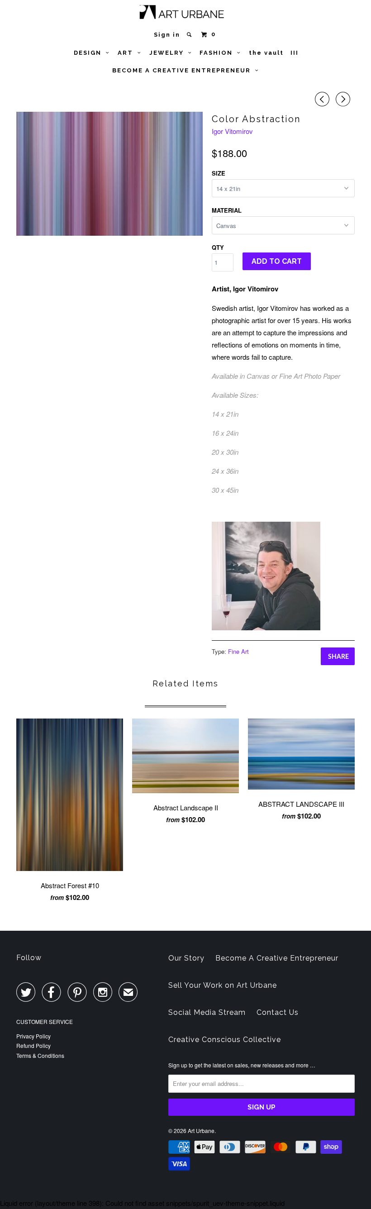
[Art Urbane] (185, 13)
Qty (218, 247)
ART (128, 52)
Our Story (186, 958)
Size (218, 173)
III (294, 52)
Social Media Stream (207, 1012)
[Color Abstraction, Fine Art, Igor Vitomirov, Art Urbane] (109, 174)
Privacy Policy (33, 1036)
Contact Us (278, 1012)
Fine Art (238, 651)
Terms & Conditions (40, 1055)
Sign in (167, 34)
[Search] (190, 34)
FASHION (218, 52)
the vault (266, 52)
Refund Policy (33, 1045)
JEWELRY (168, 52)
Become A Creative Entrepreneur (276, 958)
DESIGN (90, 52)
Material (227, 210)
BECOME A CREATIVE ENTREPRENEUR (183, 70)
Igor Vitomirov (232, 131)
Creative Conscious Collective (224, 1039)
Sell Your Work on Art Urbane (222, 985)
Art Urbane (201, 1130)
